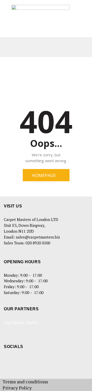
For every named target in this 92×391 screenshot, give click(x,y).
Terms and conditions (25, 382)
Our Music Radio (21, 322)
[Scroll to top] (81, 380)
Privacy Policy (17, 388)
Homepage (44, 175)
